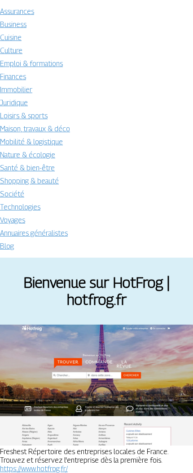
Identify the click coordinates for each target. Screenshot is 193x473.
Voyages (12, 220)
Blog (7, 246)
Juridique (14, 102)
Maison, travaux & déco (35, 129)
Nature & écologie (27, 155)
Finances (13, 76)
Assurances (17, 11)
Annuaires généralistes (34, 233)
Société (12, 194)
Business (13, 24)
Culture (11, 50)
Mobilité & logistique (31, 142)
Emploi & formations (31, 63)
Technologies (20, 207)
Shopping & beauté (29, 181)
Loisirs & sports (24, 116)
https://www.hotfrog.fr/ (34, 468)
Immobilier (16, 89)
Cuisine (11, 37)
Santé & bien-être (27, 168)
